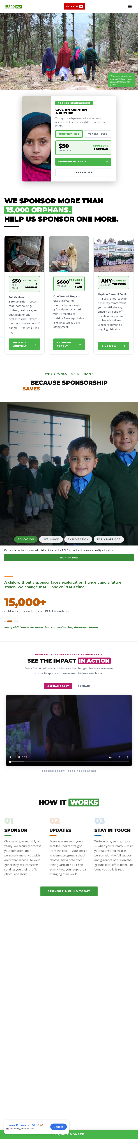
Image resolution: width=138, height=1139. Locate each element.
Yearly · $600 (97, 134)
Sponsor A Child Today (69, 891)
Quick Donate (71, 1134)
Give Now (109, 346)
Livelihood (51, 539)
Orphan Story (58, 686)
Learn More (83, 172)
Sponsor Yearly (64, 344)
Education (26, 539)
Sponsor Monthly (72, 161)
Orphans (84, 686)
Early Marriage (108, 539)
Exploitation (78, 539)
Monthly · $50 (69, 134)
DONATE (72, 6)
